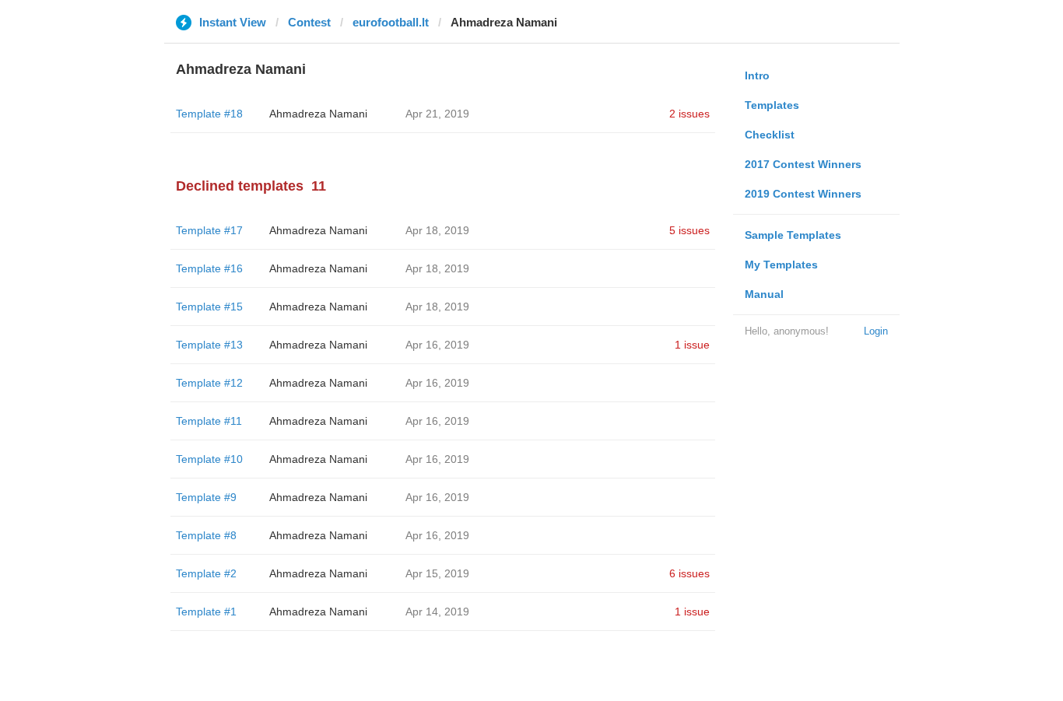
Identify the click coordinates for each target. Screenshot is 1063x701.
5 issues (689, 230)
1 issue (692, 344)
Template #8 (206, 535)
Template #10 (209, 459)
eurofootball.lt (391, 22)
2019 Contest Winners (803, 194)
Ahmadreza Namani (318, 113)
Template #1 (206, 611)
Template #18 (209, 113)
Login (876, 331)
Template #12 (209, 383)
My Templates (781, 264)
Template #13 (209, 344)
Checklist (770, 134)
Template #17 (209, 230)
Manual (764, 294)
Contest (309, 22)
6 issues (689, 573)
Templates (772, 105)
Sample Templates (793, 235)
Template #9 (206, 497)
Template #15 (209, 306)
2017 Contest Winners (803, 164)
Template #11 (209, 421)
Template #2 (206, 573)
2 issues (689, 113)
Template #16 (209, 268)
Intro (757, 75)
